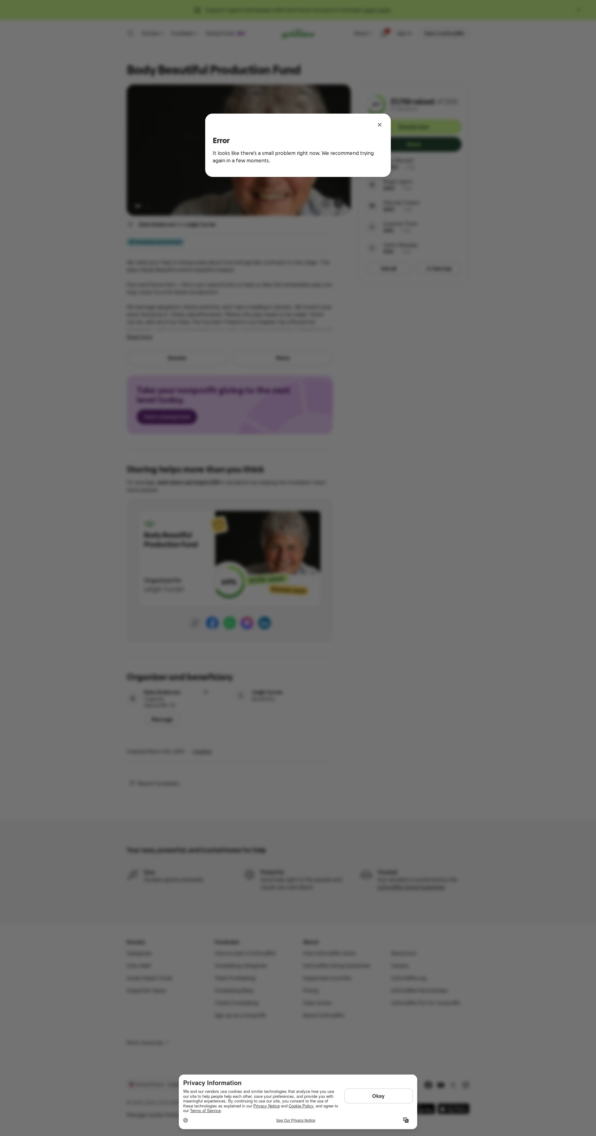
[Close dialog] (379, 125)
